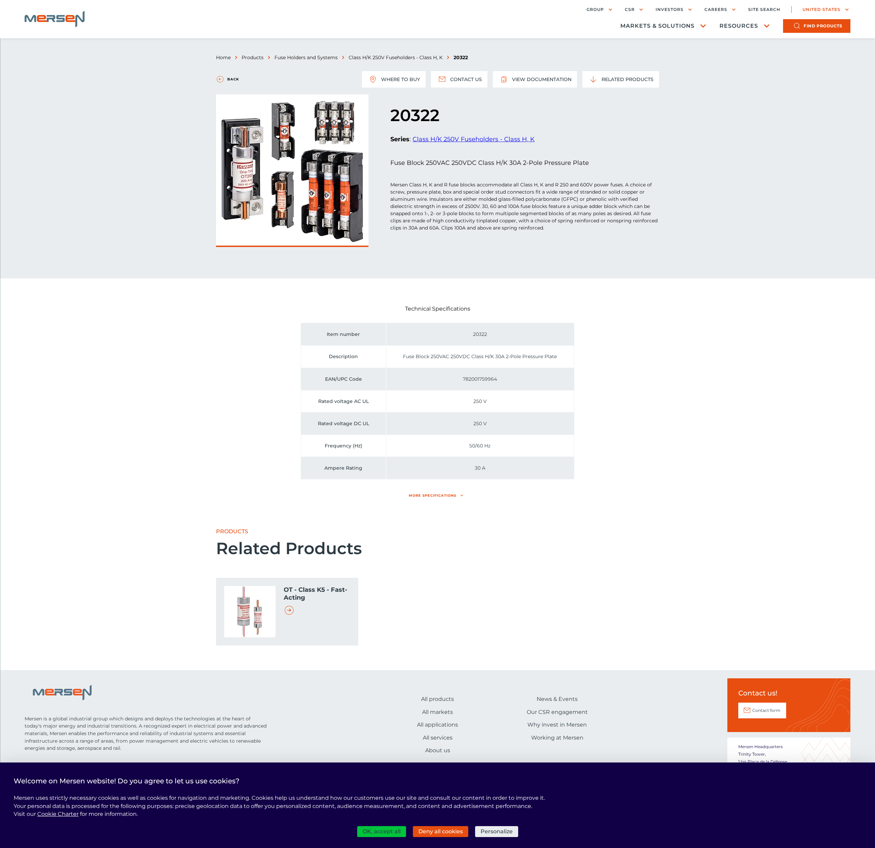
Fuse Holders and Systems (306, 57)
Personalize (497, 831)
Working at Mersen (557, 737)
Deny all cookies (440, 831)
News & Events (557, 699)
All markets (437, 712)
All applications (437, 724)
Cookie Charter (58, 814)
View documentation (541, 79)
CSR (630, 9)
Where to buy (400, 79)
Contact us (466, 79)
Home (223, 57)
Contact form (766, 710)
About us (437, 750)
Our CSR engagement (557, 712)
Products (253, 57)
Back (233, 79)
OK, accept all (382, 831)
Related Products (628, 79)
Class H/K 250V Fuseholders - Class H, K (396, 57)
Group (595, 9)
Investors (670, 9)
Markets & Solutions (657, 26)
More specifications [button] (432, 495)
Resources (738, 26)
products (823, 25)
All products (437, 699)
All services (438, 737)
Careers (715, 9)
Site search (764, 9)
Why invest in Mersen (557, 724)
